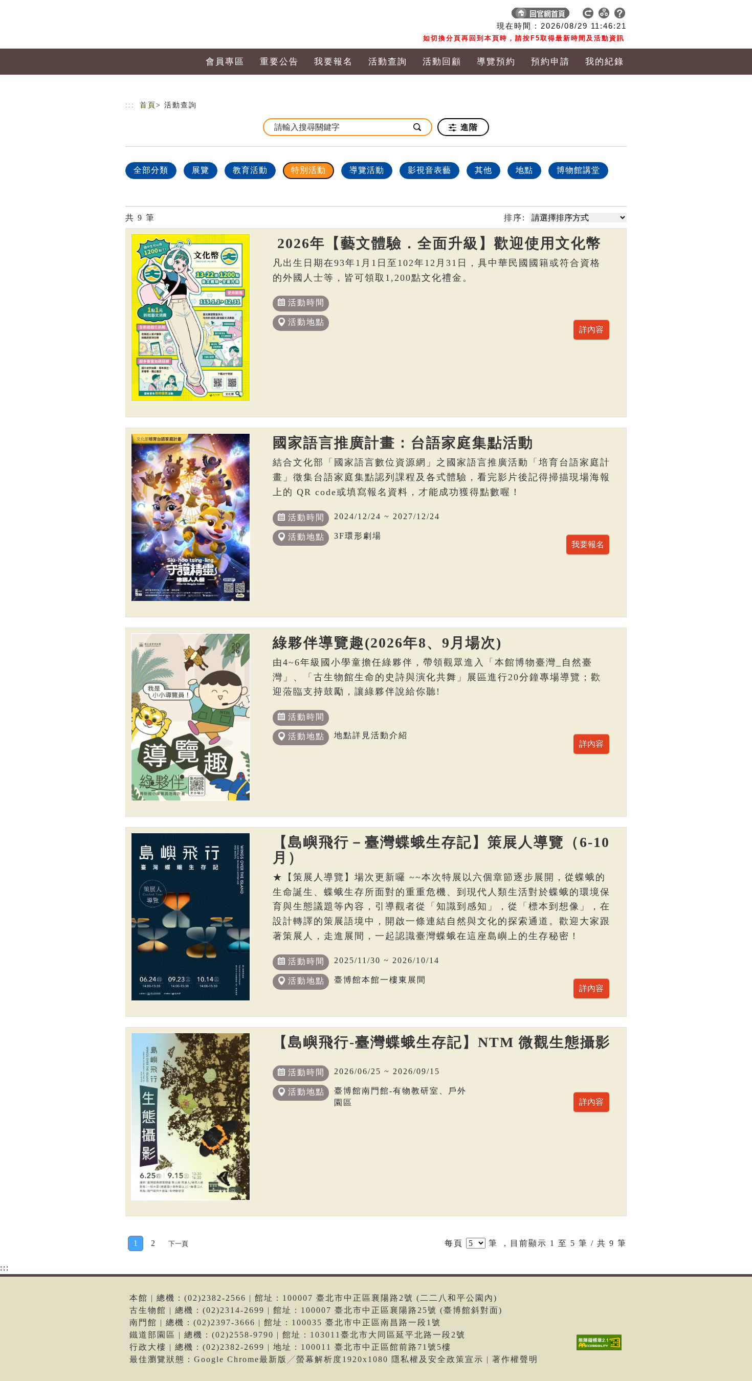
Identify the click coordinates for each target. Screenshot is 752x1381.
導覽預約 (496, 61)
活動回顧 (442, 61)
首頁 (148, 105)
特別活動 (308, 170)
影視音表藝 (429, 170)
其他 (483, 170)
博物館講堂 (578, 170)
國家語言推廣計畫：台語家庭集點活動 (403, 443)
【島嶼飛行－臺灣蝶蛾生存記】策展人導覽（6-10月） (441, 849)
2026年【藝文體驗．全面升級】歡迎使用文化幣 (437, 243)
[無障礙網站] (602, 1350)
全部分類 (151, 170)
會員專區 (225, 61)
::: (130, 105)
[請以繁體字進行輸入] (418, 127)
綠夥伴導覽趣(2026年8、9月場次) (387, 643)
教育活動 (250, 170)
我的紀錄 (604, 61)
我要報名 (333, 61)
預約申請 (550, 61)
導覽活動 (366, 170)
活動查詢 (387, 61)
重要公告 (279, 61)
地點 (524, 170)
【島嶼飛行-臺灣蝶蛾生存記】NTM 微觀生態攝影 (442, 1042)
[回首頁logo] (197, 15)
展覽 (200, 170)
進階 (468, 127)
